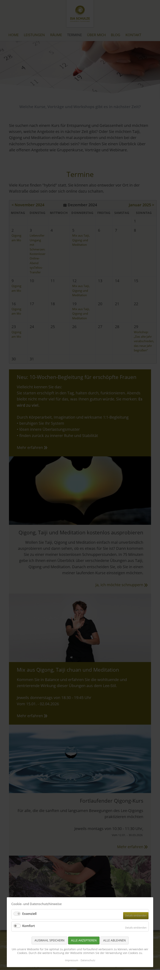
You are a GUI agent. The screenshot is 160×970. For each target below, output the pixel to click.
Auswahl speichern (49, 940)
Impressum (71, 960)
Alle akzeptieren (84, 940)
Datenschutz (88, 960)
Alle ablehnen (114, 940)
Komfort (28, 926)
